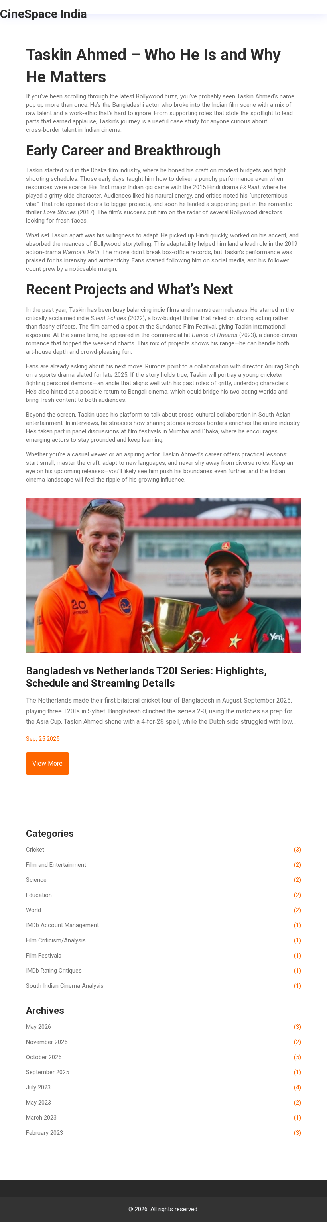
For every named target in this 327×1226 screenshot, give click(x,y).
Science (163, 879)
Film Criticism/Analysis (163, 940)
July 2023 (163, 1087)
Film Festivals (163, 955)
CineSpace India (43, 14)
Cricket (163, 849)
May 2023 (163, 1102)
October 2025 (163, 1057)
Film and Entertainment (163, 864)
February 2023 (163, 1132)
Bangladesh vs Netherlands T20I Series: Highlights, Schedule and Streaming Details (146, 677)
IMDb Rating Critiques (163, 970)
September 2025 (163, 1072)
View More (47, 763)
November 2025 (163, 1042)
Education (163, 895)
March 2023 (163, 1117)
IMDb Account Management (163, 925)
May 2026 (163, 1026)
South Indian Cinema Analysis (163, 985)
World (163, 910)
